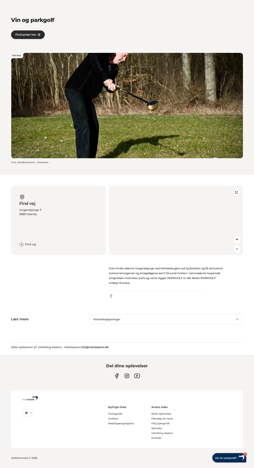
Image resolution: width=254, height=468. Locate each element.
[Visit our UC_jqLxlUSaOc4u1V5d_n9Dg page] (137, 376)
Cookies (113, 418)
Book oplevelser (161, 413)
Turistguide (115, 413)
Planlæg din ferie (162, 418)
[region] (176, 220)
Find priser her (25, 34)
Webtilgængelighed (121, 423)
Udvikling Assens (162, 433)
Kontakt (156, 437)
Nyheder (156, 428)
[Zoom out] (237, 249)
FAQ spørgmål (160, 423)
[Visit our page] (117, 376)
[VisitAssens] (30, 398)
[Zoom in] (237, 239)
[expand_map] (236, 192)
